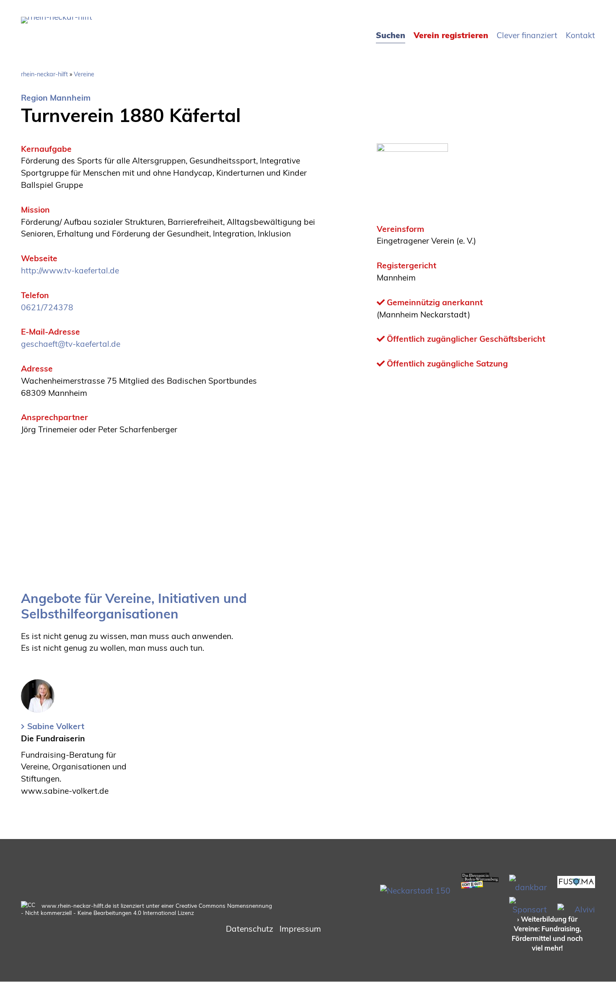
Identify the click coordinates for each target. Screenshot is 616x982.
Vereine (84, 74)
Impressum (300, 929)
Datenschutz (249, 929)
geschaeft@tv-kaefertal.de (70, 344)
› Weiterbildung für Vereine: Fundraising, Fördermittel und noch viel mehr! (547, 933)
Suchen (390, 35)
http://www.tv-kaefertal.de (70, 270)
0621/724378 (47, 307)
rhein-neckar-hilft (44, 74)
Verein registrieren (451, 35)
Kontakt (580, 35)
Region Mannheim (56, 98)
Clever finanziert (527, 35)
